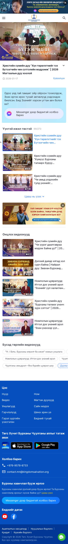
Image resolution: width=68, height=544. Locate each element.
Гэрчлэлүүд (9, 412)
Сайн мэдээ (41, 406)
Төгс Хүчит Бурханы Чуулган (37, 536)
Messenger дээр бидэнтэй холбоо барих (31, 500)
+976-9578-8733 (17, 465)
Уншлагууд (8, 406)
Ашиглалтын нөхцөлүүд (14, 528)
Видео (6, 400)
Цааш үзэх (47, 492)
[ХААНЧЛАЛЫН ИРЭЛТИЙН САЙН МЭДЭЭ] (34, 18)
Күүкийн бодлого (23, 532)
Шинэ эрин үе (42, 412)
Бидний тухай (43, 418)
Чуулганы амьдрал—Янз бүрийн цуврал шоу (29, 365)
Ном (36, 394)
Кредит (6, 532)
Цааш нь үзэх (33, 196)
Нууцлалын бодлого (42, 528)
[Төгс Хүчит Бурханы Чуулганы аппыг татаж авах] (5, 445)
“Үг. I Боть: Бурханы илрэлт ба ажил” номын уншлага (33, 351)
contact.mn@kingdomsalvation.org (28, 471)
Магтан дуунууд (44, 400)
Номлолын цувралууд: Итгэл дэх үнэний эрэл (30, 358)
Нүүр (5, 394)
